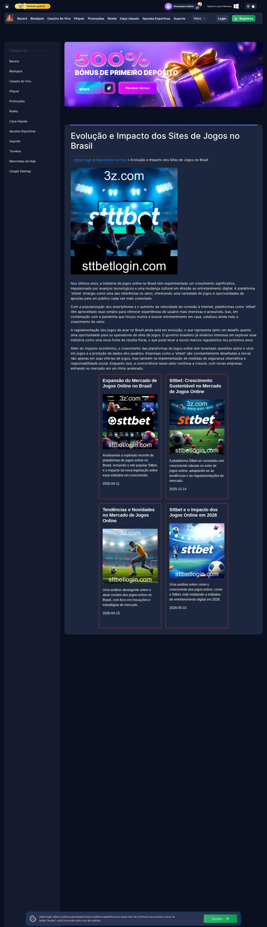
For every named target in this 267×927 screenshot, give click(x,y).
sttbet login (83, 160)
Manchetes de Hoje (22, 161)
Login (222, 18)
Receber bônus (138, 88)
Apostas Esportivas (156, 18)
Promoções (96, 18)
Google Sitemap (20, 171)
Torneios (15, 151)
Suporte (179, 18)
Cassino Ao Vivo (59, 18)
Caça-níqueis (129, 18)
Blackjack (37, 18)
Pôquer (79, 18)
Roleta (112, 18)
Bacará (22, 18)
